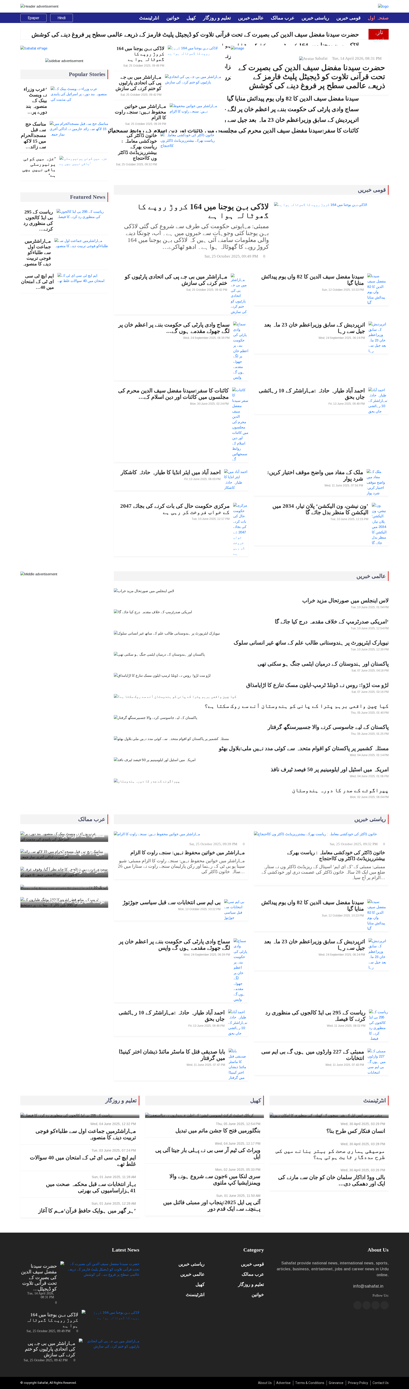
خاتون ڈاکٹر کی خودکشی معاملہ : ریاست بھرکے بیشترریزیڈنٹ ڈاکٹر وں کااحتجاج (137, 147)
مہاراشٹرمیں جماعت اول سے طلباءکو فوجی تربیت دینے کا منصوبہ (36, 252)
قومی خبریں (348, 17)
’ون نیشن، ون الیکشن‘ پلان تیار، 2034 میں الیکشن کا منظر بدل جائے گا (320, 509)
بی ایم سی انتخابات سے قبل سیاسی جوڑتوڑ (172, 902)
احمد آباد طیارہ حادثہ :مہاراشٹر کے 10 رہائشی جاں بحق (312, 394)
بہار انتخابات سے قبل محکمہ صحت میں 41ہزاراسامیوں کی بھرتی (91, 1187)
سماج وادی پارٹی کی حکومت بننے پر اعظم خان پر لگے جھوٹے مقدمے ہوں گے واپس (174, 945)
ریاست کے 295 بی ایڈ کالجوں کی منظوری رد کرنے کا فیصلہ (315, 1016)
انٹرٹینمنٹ (149, 17)
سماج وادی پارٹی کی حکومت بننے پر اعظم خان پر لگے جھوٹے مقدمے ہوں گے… (173, 328)
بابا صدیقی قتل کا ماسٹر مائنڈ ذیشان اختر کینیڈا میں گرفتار (172, 1055)
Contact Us (381, 1382)
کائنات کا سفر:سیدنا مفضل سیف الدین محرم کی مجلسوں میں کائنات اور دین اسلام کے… (173, 394)
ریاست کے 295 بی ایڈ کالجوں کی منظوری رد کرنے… (38, 220)
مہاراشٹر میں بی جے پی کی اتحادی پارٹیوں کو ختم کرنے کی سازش (138, 82)
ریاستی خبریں (315, 17)
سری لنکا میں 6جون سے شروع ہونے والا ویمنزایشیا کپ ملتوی (214, 1179)
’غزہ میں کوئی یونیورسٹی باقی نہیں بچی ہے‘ (39, 166)
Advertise (283, 1382)
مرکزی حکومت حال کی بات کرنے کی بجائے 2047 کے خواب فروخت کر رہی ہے (175, 509)
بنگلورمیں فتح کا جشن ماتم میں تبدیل (217, 1131)
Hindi (62, 18)
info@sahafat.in (368, 1286)
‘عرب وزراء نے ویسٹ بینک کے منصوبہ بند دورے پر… (35, 100)
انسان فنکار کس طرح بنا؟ (355, 1131)
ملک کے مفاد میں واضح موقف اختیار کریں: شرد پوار (315, 475)
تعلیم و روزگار (217, 17)
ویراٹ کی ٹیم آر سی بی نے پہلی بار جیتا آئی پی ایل (207, 1153)
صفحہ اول (378, 17)
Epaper (33, 18)
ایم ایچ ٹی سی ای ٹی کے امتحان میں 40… (37, 281)
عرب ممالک (282, 17)
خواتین (172, 17)
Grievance (336, 1382)
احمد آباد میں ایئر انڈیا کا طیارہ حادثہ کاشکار (171, 472)
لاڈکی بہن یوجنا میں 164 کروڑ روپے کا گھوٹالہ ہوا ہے (285, 45)
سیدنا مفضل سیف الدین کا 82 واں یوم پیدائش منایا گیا (312, 280)
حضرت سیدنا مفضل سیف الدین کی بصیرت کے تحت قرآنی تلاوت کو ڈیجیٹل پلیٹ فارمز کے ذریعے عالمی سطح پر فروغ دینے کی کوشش (195, 34)
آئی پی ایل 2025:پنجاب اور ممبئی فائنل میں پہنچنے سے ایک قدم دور (211, 1205)
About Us (265, 1382)
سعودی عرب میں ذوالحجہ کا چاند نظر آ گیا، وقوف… (67, 867)
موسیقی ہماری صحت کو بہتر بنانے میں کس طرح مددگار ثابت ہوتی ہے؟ (330, 1154)
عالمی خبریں (251, 17)
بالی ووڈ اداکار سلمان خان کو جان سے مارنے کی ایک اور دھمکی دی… (331, 1180)
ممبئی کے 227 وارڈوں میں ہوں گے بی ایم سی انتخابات (312, 1055)
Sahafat (321, 58)
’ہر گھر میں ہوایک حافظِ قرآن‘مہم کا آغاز (87, 1211)
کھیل (191, 17)
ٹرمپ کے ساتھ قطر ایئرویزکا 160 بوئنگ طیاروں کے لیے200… (67, 898)
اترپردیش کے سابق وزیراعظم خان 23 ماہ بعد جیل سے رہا (314, 328)
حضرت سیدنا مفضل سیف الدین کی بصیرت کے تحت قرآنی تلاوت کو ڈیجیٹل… (39, 1277)
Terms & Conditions (309, 1382)
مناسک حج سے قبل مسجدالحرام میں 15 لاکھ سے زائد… (33, 135)
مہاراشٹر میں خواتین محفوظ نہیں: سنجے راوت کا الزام (140, 112)
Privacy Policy (358, 1382)
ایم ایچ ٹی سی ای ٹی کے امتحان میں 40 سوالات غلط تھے (83, 1161)
